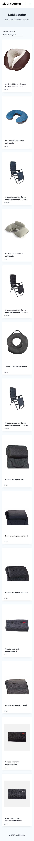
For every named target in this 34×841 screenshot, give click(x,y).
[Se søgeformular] (25, 4)
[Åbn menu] (30, 3)
